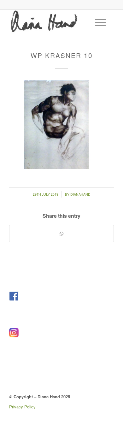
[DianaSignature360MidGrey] (51, 22)
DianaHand (80, 194)
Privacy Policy (22, 407)
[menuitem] (101, 22)
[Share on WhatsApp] (61, 233)
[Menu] (97, 22)
